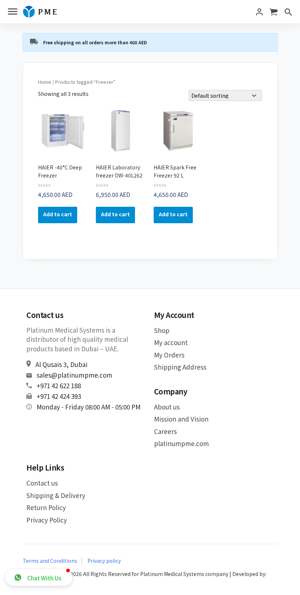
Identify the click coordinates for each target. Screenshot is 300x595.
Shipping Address (180, 366)
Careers (165, 431)
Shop (161, 330)
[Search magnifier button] (282, 5)
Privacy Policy (46, 519)
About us (167, 406)
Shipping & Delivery (55, 495)
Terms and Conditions (50, 560)
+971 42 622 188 (59, 385)
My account (171, 342)
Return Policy (46, 507)
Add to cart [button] (57, 214)
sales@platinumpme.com (74, 374)
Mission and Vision (181, 418)
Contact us (42, 482)
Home (44, 81)
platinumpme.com (181, 443)
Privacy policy (104, 560)
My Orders (169, 354)
